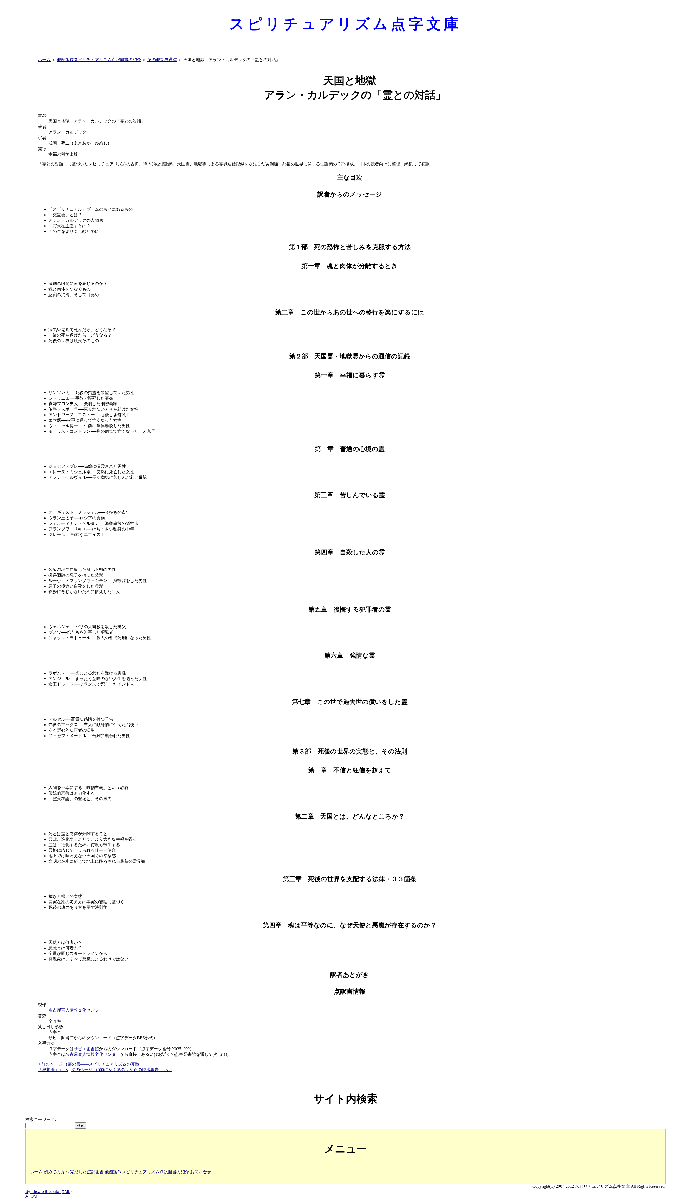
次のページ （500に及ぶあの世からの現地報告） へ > (121, 1069)
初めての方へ (56, 1172)
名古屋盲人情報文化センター (75, 1010)
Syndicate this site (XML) (48, 1191)
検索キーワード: (40, 1119)
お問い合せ (200, 1172)
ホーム (44, 59)
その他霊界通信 (162, 59)
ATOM (31, 1196)
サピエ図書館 (86, 1049)
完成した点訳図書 (87, 1172)
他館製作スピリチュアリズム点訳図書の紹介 (99, 59)
